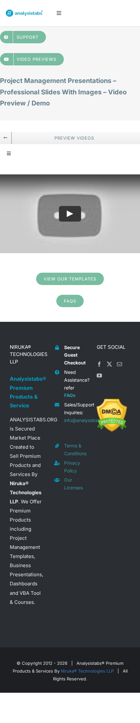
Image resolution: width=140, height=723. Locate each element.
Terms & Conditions (75, 449)
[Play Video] (70, 214)
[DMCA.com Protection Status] (112, 403)
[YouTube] (99, 375)
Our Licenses (73, 483)
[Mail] (119, 364)
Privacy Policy (72, 466)
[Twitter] (109, 364)
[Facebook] (99, 364)
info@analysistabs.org (75, 420)
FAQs (70, 395)
